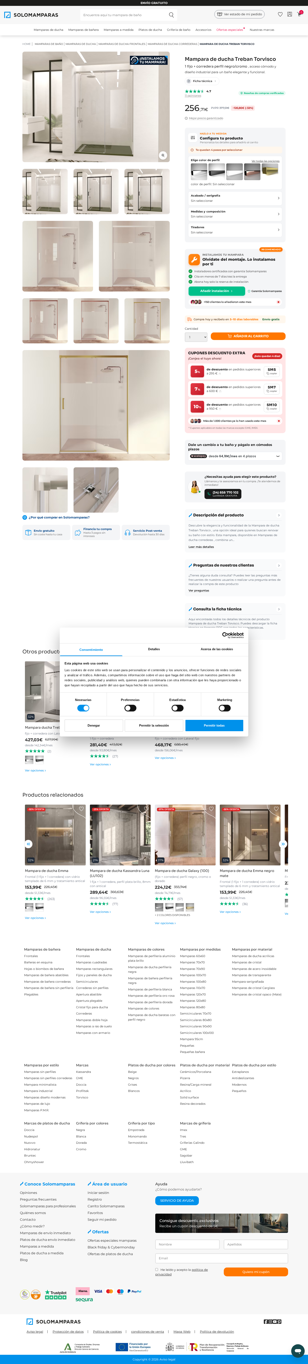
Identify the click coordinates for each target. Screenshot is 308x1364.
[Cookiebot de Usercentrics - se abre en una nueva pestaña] (225, 635)
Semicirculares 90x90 (196, 1026)
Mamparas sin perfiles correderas (48, 1078)
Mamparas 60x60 (192, 956)
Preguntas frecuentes (38, 1199)
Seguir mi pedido (102, 1220)
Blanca (81, 1136)
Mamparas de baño (49, 44)
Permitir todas (214, 725)
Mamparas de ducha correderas (172, 44)
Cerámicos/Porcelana (195, 1072)
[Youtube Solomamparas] (275, 1322)
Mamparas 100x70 (193, 975)
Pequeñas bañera (192, 1052)
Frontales (31, 956)
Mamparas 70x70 (192, 962)
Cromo (81, 1149)
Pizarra (185, 1078)
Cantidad (191, 329)
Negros (133, 1078)
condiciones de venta (147, 1332)
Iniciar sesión (98, 1193)
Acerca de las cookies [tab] (217, 649)
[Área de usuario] (289, 14)
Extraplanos (240, 1072)
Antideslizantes (243, 1078)
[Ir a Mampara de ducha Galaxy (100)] (185, 835)
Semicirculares (87, 982)
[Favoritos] (280, 13)
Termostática (137, 1143)
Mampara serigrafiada (248, 982)
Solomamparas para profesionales (48, 1206)
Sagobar (186, 1155)
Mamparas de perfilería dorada (150, 1002)
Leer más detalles (201, 546)
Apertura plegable (89, 1001)
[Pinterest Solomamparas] (279, 1322)
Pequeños (239, 1091)
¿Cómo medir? (32, 1226)
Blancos (134, 1091)
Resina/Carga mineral (195, 1085)
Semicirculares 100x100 (197, 1033)
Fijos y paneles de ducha (94, 975)
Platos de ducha (150, 30)
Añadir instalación (214, 291)
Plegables (31, 994)
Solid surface (189, 1097)
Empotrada (136, 1130)
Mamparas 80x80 (192, 1007)
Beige (132, 1072)
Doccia (81, 1085)
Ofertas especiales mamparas (112, 1241)
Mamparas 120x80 (193, 1001)
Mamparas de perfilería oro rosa (151, 996)
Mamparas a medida (118, 30)
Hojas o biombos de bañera (44, 969)
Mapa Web (181, 1332)
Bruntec (30, 1155)
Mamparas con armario (93, 1033)
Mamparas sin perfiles (40, 1072)
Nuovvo (29, 1143)
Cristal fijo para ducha (92, 1007)
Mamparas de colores (143, 1008)
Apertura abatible (88, 994)
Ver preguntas (199, 590)
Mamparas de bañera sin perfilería (48, 988)
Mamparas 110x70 (192, 988)
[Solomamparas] (90, 1321)
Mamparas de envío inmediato (45, 1233)
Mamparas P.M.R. (36, 1110)
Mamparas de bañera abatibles (46, 975)
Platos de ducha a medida (41, 1253)
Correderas (84, 1013)
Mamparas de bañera (83, 30)
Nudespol (31, 1136)
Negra (80, 1130)
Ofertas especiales (229, 30)
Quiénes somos (33, 1213)
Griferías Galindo (192, 1143)
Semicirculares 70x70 (195, 1013)
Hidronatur (32, 1149)
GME (79, 1078)
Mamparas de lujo (37, 1104)
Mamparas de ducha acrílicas (253, 956)
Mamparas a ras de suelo (94, 1026)
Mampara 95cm (191, 1039)
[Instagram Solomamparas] (270, 1322)
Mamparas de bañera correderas (47, 982)
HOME (26, 44)
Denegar (94, 725)
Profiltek (82, 1091)
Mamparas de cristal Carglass (253, 988)
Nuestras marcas (262, 30)
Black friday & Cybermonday (111, 1247)
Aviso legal (35, 1332)
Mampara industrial (38, 1091)
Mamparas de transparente (251, 975)
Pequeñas (187, 1045)
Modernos (239, 1085)
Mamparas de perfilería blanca (150, 989)
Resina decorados (193, 1104)
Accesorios (203, 30)
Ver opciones (35, 770)
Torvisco (82, 1097)
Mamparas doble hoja (91, 1020)
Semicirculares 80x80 (196, 1020)
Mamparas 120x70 (193, 994)
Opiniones (28, 1193)
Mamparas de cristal (246, 962)
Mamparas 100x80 (193, 982)
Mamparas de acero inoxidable (254, 969)
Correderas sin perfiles (92, 988)
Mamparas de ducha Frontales (121, 44)
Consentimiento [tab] (91, 649)
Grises (132, 1085)
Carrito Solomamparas (106, 1206)
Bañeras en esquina (38, 962)
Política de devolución (217, 1332)
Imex (183, 1130)
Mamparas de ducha (48, 30)
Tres (183, 1136)
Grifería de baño (178, 30)
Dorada (81, 1143)
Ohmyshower (34, 1162)
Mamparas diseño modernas (45, 1097)
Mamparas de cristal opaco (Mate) (257, 994)
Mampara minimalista (40, 1085)
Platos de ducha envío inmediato (47, 1240)
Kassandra (83, 1072)
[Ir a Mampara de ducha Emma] (55, 835)
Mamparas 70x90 (192, 969)
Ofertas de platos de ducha (110, 1254)
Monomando (137, 1136)
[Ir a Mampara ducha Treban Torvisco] (55, 691)
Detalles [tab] (154, 649)
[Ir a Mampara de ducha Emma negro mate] (250, 835)
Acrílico (185, 1091)
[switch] (130, 708)
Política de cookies (107, 1332)
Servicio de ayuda (177, 1200)
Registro (95, 1199)
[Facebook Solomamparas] (266, 1322)
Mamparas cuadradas (91, 962)
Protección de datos (68, 1332)
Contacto (28, 1220)
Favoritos (95, 1213)
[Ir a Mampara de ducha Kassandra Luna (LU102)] (120, 835)
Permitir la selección (154, 725)
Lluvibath (187, 1162)
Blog (24, 1260)
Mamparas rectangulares (94, 969)
